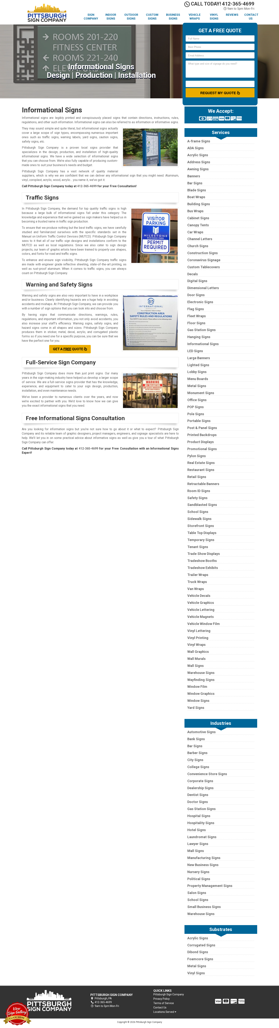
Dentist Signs (197, 795)
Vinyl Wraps (196, 645)
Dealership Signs (200, 788)
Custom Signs (152, 16)
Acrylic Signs (197, 155)
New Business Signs (202, 865)
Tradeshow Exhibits (202, 568)
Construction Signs (202, 253)
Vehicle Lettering (200, 610)
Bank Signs (196, 739)
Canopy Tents (198, 225)
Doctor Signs (197, 802)
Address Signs (198, 162)
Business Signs (173, 16)
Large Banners (198, 358)
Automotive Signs (201, 732)
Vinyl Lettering (198, 631)
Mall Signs (195, 851)
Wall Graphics (198, 652)
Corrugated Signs (201, 945)
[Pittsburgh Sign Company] (49, 1000)
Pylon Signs (196, 456)
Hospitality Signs (200, 823)
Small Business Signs (204, 907)
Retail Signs (196, 477)
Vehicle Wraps (195, 16)
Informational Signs (203, 344)
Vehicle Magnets (200, 617)
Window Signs (198, 701)
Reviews (232, 15)
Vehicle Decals (198, 596)
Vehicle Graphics (200, 603)
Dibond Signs (197, 952)
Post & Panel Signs (202, 428)
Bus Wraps (195, 211)
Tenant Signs (197, 547)
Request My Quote (218, 93)
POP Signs (195, 407)
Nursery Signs (198, 872)
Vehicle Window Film (203, 624)
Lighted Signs (198, 365)
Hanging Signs (198, 337)
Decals (192, 274)
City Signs (195, 760)
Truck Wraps (197, 582)
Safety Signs (197, 498)
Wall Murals (196, 659)
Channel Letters (199, 239)
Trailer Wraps (197, 575)
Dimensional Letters (203, 288)
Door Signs (196, 295)
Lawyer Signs (197, 844)
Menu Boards (197, 379)
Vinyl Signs (214, 16)
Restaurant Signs (200, 470)
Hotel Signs (196, 830)
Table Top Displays (201, 533)
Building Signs (198, 204)
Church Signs (197, 246)
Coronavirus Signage (203, 260)
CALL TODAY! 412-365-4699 (222, 4)
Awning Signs (198, 169)
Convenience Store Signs (207, 774)
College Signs (198, 767)
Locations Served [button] (164, 1012)
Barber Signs (197, 753)
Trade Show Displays (203, 554)
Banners (193, 176)
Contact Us (251, 16)
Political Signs (198, 879)
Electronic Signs (200, 302)
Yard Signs (195, 708)
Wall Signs (195, 666)
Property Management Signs (209, 886)
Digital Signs (197, 281)
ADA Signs (195, 148)
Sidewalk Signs (199, 519)
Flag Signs (195, 309)
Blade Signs (196, 190)
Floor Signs (196, 323)
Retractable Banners (203, 484)
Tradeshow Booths (202, 561)
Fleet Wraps (196, 316)
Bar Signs (194, 183)
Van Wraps (195, 589)
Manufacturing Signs (203, 858)
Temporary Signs (200, 540)
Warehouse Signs (200, 673)
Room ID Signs (198, 491)
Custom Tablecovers (203, 267)
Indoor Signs (110, 16)
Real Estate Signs (201, 463)
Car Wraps (195, 232)
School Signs (197, 512)
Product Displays (200, 442)
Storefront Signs (200, 526)
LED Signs (195, 351)
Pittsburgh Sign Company (168, 994)
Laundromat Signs (201, 837)
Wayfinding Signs (200, 680)
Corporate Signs (200, 781)
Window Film (197, 687)
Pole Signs (195, 414)
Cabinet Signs (198, 218)
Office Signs (196, 400)
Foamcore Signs (200, 959)
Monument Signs (200, 393)
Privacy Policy (161, 998)
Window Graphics (200, 694)
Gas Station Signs (201, 330)
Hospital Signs (198, 816)
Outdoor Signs (131, 16)
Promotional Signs (202, 449)
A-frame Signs (198, 141)
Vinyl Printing (197, 638)
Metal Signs (196, 386)
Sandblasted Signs (202, 505)
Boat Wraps (196, 197)
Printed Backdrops (202, 435)
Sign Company (91, 16)
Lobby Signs (196, 372)
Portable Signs (198, 421)
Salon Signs (196, 893)
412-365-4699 (87, 186)
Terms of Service (163, 1003)
